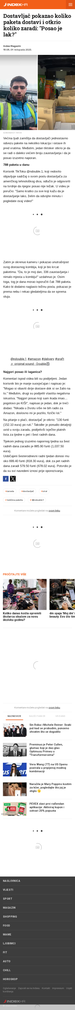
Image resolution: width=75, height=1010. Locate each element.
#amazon (34, 359)
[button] (70, 4)
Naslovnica (11, 880)
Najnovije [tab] (14, 716)
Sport (7, 898)
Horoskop (10, 979)
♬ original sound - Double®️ (30, 364)
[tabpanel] (37, 771)
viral (44, 491)
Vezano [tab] (60, 716)
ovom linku (54, 510)
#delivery (48, 359)
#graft (59, 359)
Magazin (9, 907)
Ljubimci (9, 943)
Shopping (10, 916)
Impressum (58, 988)
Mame (7, 934)
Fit (5, 952)
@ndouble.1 (19, 359)
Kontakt (46, 988)
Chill (7, 970)
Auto (7, 961)
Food (6, 925)
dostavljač (27, 491)
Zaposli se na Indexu (29, 988)
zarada (9, 491)
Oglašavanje (9, 988)
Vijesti (8, 889)
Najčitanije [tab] (37, 716)
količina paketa (14, 500)
